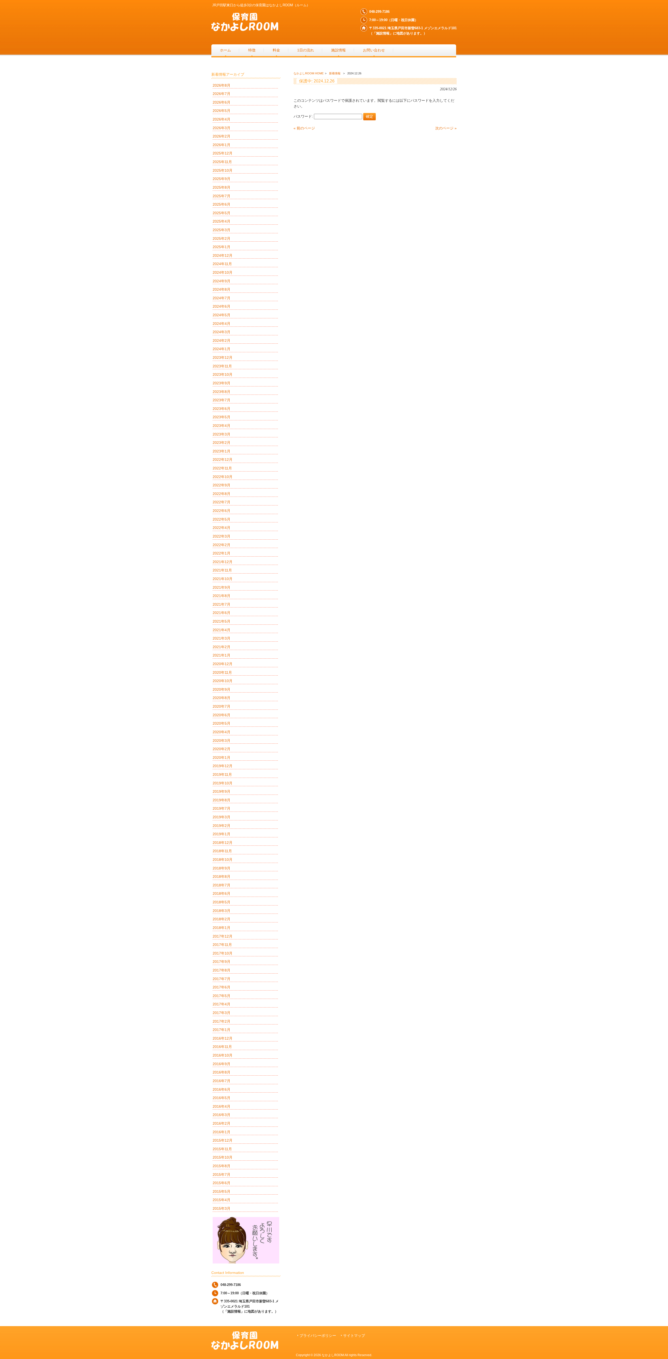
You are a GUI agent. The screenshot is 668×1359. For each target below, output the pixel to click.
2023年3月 (221, 434)
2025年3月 (221, 230)
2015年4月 (221, 1200)
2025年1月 (221, 247)
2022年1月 (221, 553)
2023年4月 (221, 426)
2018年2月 (221, 919)
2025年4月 (221, 221)
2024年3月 (221, 332)
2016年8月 (221, 1072)
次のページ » (446, 128)
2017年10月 (222, 953)
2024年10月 (222, 272)
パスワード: (304, 116)
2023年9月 (221, 383)
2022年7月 (221, 502)
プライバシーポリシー (318, 1336)
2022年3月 (221, 536)
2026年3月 (221, 128)
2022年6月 (221, 511)
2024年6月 (221, 306)
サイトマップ (354, 1336)
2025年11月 (222, 162)
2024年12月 (222, 255)
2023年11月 (222, 366)
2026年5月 (221, 111)
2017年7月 (221, 979)
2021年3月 (221, 638)
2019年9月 (221, 791)
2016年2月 (221, 1123)
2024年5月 (221, 315)
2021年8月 (221, 596)
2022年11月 (222, 468)
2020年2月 (221, 749)
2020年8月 (221, 698)
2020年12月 (222, 664)
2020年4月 (221, 732)
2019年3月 (221, 817)
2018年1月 (221, 928)
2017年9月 (221, 961)
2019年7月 (221, 808)
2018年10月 (222, 859)
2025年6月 (221, 204)
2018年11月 (222, 851)
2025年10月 (222, 170)
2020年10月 (222, 681)
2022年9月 (221, 485)
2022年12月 (222, 459)
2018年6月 (221, 893)
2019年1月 (221, 834)
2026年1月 (221, 145)
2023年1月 (221, 451)
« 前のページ (304, 128)
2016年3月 (221, 1115)
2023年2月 (221, 442)
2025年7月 (221, 196)
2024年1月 (221, 349)
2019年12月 (222, 766)
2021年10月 (222, 579)
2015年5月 (221, 1191)
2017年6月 (221, 987)
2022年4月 (221, 528)
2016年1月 (221, 1132)
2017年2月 (221, 1021)
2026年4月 (221, 119)
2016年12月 (222, 1038)
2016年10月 (222, 1055)
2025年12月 (222, 153)
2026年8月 (221, 85)
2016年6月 (221, 1089)
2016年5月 (221, 1098)
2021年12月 (222, 562)
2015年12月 (222, 1140)
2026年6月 (221, 102)
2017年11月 (222, 945)
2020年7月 (221, 706)
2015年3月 (221, 1208)
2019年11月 (222, 774)
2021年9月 (221, 587)
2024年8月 (221, 289)
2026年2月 (221, 136)
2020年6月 (221, 715)
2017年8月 (221, 970)
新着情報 (335, 73)
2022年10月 (222, 477)
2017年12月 (222, 936)
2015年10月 (222, 1157)
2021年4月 (221, 630)
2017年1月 (221, 1030)
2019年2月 (221, 826)
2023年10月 (222, 374)
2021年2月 (221, 647)
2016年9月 (221, 1064)
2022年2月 (221, 545)
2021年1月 (221, 655)
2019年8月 (221, 800)
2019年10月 (222, 783)
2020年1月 (221, 757)
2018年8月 (221, 876)
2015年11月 (222, 1149)
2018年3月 (221, 911)
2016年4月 (221, 1106)
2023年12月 (222, 357)
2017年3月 (221, 1013)
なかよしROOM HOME (309, 73)
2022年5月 (221, 519)
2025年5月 (221, 213)
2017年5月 (221, 996)
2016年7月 (221, 1081)
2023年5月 (221, 417)
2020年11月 (222, 672)
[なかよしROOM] (244, 29)
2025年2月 (221, 238)
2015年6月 (221, 1183)
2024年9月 (221, 281)
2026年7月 (221, 94)
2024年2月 (221, 340)
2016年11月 (222, 1047)
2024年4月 (221, 323)
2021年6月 (221, 613)
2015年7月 (221, 1174)
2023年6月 (221, 409)
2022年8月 (221, 494)
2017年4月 (221, 1004)
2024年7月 (221, 298)
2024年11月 (222, 264)
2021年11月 (222, 570)
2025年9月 (221, 179)
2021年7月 (221, 604)
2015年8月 (221, 1166)
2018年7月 (221, 885)
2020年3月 (221, 740)
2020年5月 (221, 723)
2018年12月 (222, 843)
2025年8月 (221, 187)
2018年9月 (221, 868)
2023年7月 (221, 400)
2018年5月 (221, 902)
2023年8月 (221, 392)
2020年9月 (221, 689)
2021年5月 (221, 621)
